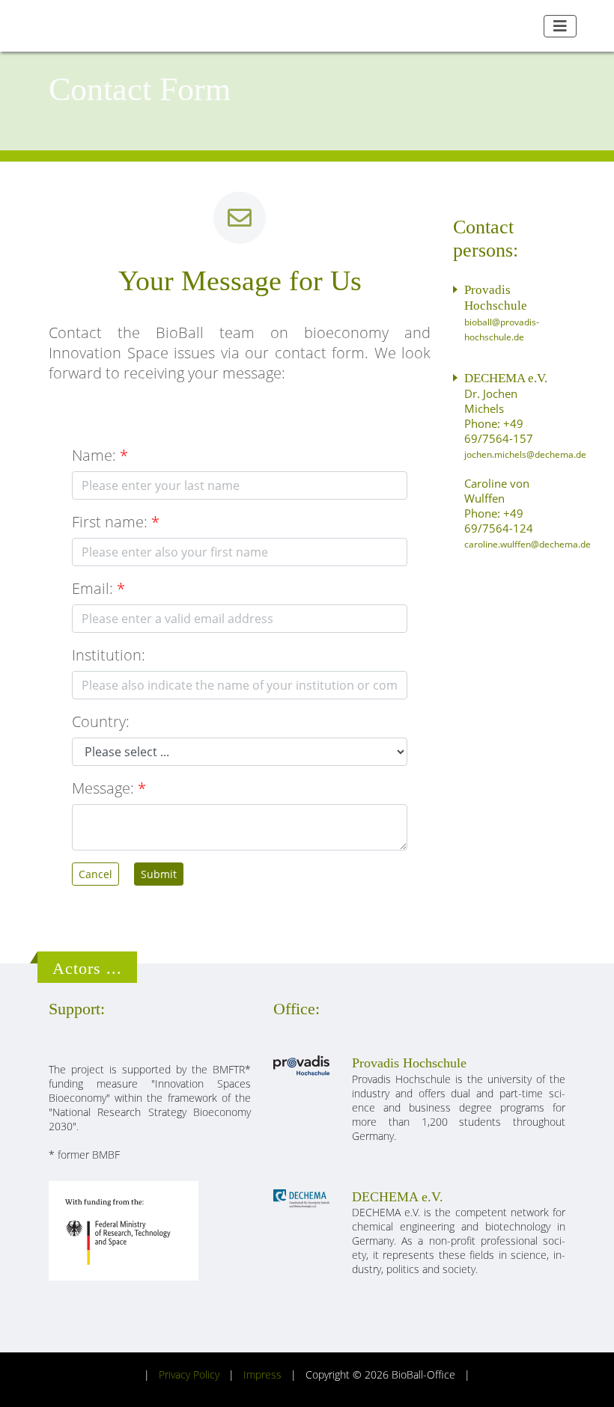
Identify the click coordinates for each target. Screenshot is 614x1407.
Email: (92, 588)
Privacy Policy (189, 1374)
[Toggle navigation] (560, 26)
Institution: (108, 655)
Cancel (95, 874)
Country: (101, 721)
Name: (94, 455)
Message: (103, 788)
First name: (110, 522)
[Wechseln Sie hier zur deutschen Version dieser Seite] (527, 26)
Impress (262, 1374)
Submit (159, 874)
